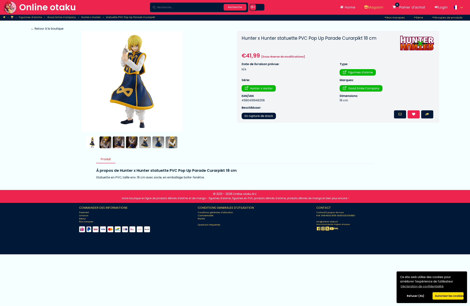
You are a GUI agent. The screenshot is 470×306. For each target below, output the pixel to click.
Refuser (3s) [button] (415, 296)
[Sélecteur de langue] (458, 7)
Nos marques (86, 221)
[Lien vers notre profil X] (327, 229)
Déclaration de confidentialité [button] (422, 286)
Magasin (375, 7)
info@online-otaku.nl (327, 221)
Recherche (235, 7)
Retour (82, 218)
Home (349, 7)
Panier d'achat (410, 7)
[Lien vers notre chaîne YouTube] (332, 229)
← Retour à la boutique (47, 28)
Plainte (201, 218)
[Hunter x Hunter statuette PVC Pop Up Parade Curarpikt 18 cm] (131, 81)
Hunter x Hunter (261, 88)
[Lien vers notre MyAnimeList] (336, 229)
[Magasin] (12, 17)
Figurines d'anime (360, 72)
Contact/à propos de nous (330, 212)
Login (443, 7)
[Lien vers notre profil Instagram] (323, 229)
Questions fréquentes (209, 224)
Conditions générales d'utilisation (215, 212)
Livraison (83, 215)
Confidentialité (205, 215)
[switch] (257, 7)
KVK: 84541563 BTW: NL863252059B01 (335, 215)
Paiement (84, 212)
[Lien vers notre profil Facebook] (318, 229)
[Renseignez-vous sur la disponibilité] (400, 114)
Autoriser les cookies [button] (449, 296)
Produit (106, 159)
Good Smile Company (363, 88)
